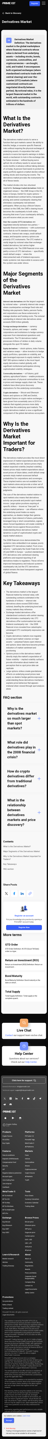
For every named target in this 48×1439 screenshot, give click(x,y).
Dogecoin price (30, 1232)
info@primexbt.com (23, 1086)
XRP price (28, 1229)
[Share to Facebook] (14, 893)
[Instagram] (10, 1098)
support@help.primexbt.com (24, 1090)
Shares (27, 1166)
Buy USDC (5, 1232)
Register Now (24, 927)
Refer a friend (7, 1305)
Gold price (28, 1247)
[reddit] (4, 1104)
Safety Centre (29, 1293)
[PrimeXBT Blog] (12, 1112)
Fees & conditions (8, 1155)
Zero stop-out (7, 1183)
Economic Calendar (31, 1203)
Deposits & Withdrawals (10, 1159)
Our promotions (7, 1301)
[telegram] (40, 1098)
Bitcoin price (29, 1222)
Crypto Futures (7, 1136)
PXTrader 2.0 (29, 1136)
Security (5, 1166)
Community (29, 1262)
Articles (5, 1262)
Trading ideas (29, 1206)
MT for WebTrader (8, 1210)
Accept (9, 1420)
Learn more (26, 1416)
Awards (27, 1269)
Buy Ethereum (7, 1225)
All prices (28, 1250)
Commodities (29, 1162)
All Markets (29, 1176)
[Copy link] (30, 893)
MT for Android (7, 1195)
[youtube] (28, 1098)
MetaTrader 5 (29, 1143)
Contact (9, 1035)
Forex (27, 1155)
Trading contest (7, 1308)
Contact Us (29, 1286)
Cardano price (29, 1236)
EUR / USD (28, 1239)
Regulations (29, 1266)
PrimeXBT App (30, 1140)
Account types (7, 1176)
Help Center (31, 1062)
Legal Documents (31, 1289)
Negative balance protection (12, 1173)
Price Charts (29, 1195)
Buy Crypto (6, 1143)
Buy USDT (5, 1229)
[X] (4, 1098)
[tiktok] (34, 1098)
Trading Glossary (8, 1266)
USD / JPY (28, 1243)
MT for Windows (7, 1206)
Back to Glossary (13, 13)
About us (28, 1259)
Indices (27, 1159)
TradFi (27, 1180)
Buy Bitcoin (6, 1222)
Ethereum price (30, 1225)
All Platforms (29, 1147)
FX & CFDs (5, 1140)
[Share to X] (6, 893)
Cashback (5, 1187)
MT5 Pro (5, 1213)
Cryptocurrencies (31, 1169)
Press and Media (30, 1273)
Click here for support (22, 1080)
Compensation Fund (9, 1162)
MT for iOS (5, 1199)
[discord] (10, 1104)
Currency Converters (32, 1199)
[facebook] (16, 1098)
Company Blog (30, 1282)
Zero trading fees (8, 1180)
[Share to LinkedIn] (22, 893)
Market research (8, 1259)
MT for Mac (6, 1203)
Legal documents (8, 1315)
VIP (3, 1169)
